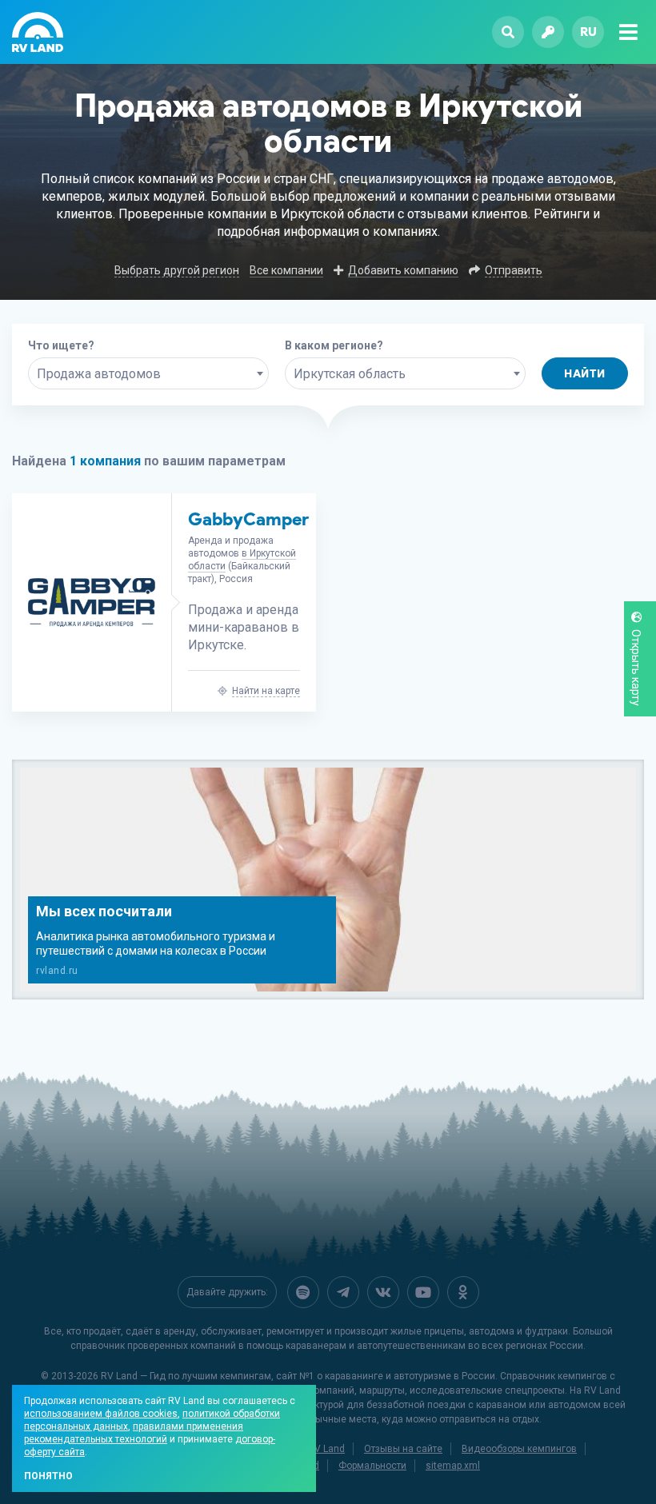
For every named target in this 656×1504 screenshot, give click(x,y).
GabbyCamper (248, 519)
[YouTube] (423, 1292)
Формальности (372, 1465)
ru (588, 31)
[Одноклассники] (463, 1292)
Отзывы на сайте (403, 1448)
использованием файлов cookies (101, 1413)
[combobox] (148, 373)
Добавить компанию (403, 270)
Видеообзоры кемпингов (519, 1448)
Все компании (286, 270)
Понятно (48, 1476)
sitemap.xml (453, 1465)
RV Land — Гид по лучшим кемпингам (186, 1376)
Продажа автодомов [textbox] (99, 373)
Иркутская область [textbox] (350, 373)
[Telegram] (343, 1292)
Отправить (513, 270)
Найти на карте (266, 690)
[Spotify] (303, 1292)
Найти (585, 374)
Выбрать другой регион (176, 270)
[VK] (383, 1292)
